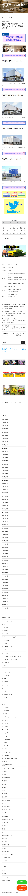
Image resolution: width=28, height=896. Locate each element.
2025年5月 (5, 467)
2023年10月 (5, 528)
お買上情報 (5, 627)
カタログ (4, 643)
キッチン (4, 649)
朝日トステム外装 (7, 809)
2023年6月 (5, 541)
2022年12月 (5, 560)
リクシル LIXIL (6, 739)
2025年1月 (5, 480)
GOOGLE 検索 (6, 617)
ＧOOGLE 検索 (6, 857)
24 (10, 233)
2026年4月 (5, 432)
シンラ (4, 678)
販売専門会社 (5, 851)
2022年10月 (5, 566)
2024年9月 (5, 493)
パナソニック (5, 713)
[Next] (22, 362)
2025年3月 (5, 473)
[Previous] (5, 362)
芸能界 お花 (5, 845)
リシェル (4, 742)
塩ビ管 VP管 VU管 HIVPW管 (9, 758)
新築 (3, 790)
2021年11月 (5, 601)
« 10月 (7, 238)
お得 (3, 624)
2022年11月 (5, 563)
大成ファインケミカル (8, 768)
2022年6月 (5, 579)
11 (14, 227)
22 (3, 233)
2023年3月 (5, 550)
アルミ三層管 (5, 640)
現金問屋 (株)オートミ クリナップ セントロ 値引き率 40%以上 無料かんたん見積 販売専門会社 (13, 328)
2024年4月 (5, 509)
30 (7, 235)
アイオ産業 (5, 633)
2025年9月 (5, 454)
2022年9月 (5, 569)
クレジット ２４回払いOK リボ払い (12, 656)
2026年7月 (5, 422)
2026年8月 (5, 419)
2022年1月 (5, 595)
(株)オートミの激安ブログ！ (13, 5)
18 (14, 230)
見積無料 (4, 848)
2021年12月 (5, 598)
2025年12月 (5, 445)
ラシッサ (4, 736)
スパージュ (5, 685)
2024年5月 (5, 505)
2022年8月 (5, 572)
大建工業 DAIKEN (7, 765)
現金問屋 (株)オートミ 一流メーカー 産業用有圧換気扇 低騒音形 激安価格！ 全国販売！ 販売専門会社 (13, 306)
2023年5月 (5, 544)
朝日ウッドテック (7, 806)
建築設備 (4, 781)
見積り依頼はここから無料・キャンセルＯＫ (22, 882)
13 (21, 227)
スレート (4, 688)
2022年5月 (5, 582)
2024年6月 (5, 502)
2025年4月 (5, 470)
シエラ (4, 665)
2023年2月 (5, 553)
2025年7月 (5, 461)
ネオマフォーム (6, 707)
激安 (3, 832)
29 (3, 235)
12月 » (21, 238)
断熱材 (4, 787)
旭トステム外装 (6, 800)
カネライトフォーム (7, 646)
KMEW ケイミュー (7, 621)
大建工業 (4, 761)
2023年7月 (5, 537)
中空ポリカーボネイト (8, 752)
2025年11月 (5, 448)
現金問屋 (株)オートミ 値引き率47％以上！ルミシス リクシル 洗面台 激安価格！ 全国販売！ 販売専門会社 (13, 313)
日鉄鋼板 (4, 797)
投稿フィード (5, 873)
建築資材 (4, 784)
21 (24, 230)
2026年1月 (5, 441)
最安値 (4, 803)
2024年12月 (5, 483)
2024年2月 (5, 515)
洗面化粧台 (5, 825)
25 (14, 233)
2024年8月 (5, 496)
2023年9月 (5, 531)
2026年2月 (5, 438)
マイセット (5, 729)
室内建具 (4, 771)
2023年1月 (5, 557)
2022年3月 (5, 589)
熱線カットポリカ (7, 835)
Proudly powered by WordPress (10, 892)
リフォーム (5, 745)
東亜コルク (5, 816)
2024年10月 (5, 489)
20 (21, 230)
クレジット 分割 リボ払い (10, 659)
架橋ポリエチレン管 (7, 819)
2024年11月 (5, 486)
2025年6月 (5, 464)
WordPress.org (6, 880)
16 (7, 230)
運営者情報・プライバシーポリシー (11, 402)
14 (24, 227)
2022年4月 (5, 585)
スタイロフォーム (7, 681)
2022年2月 (5, 592)
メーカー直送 (5, 733)
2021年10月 (5, 604)
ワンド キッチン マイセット (10, 749)
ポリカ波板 (5, 726)
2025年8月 (5, 457)
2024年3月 (5, 512)
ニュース (4, 704)
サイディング (5, 662)
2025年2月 (5, 477)
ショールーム (5, 675)
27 (21, 233)
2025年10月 (5, 451)
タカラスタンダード (7, 694)
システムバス (5, 669)
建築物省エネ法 (6, 777)
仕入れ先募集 (5, 755)
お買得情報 (5, 630)
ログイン (4, 870)
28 (24, 233)
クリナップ (5, 653)
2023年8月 (5, 534)
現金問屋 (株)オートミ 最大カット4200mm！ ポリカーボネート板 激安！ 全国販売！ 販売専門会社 (13, 320)
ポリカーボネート (7, 720)
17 (10, 230)
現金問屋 (4, 838)
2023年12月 (5, 521)
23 (7, 233)
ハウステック (5, 710)
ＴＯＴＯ (4, 861)
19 (17, 230)
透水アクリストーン (7, 854)
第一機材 (4, 841)
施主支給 (4, 793)
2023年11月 (5, 525)
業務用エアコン (6, 822)
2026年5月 (5, 429)
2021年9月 (5, 608)
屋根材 (4, 774)
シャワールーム (6, 672)
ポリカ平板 (5, 723)
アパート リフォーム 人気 (9, 637)
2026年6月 (5, 425)
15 (3, 230)
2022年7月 (5, 576)
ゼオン (4, 691)
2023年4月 (5, 547)
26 (17, 233)
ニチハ (4, 701)
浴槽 (3, 829)
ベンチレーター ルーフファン (10, 717)
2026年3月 (5, 435)
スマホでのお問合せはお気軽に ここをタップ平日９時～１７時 (22, 888)
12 (17, 227)
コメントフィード (7, 877)
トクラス (4, 697)
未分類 (4, 813)
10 (10, 227)
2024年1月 (5, 518)
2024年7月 (5, 499)
